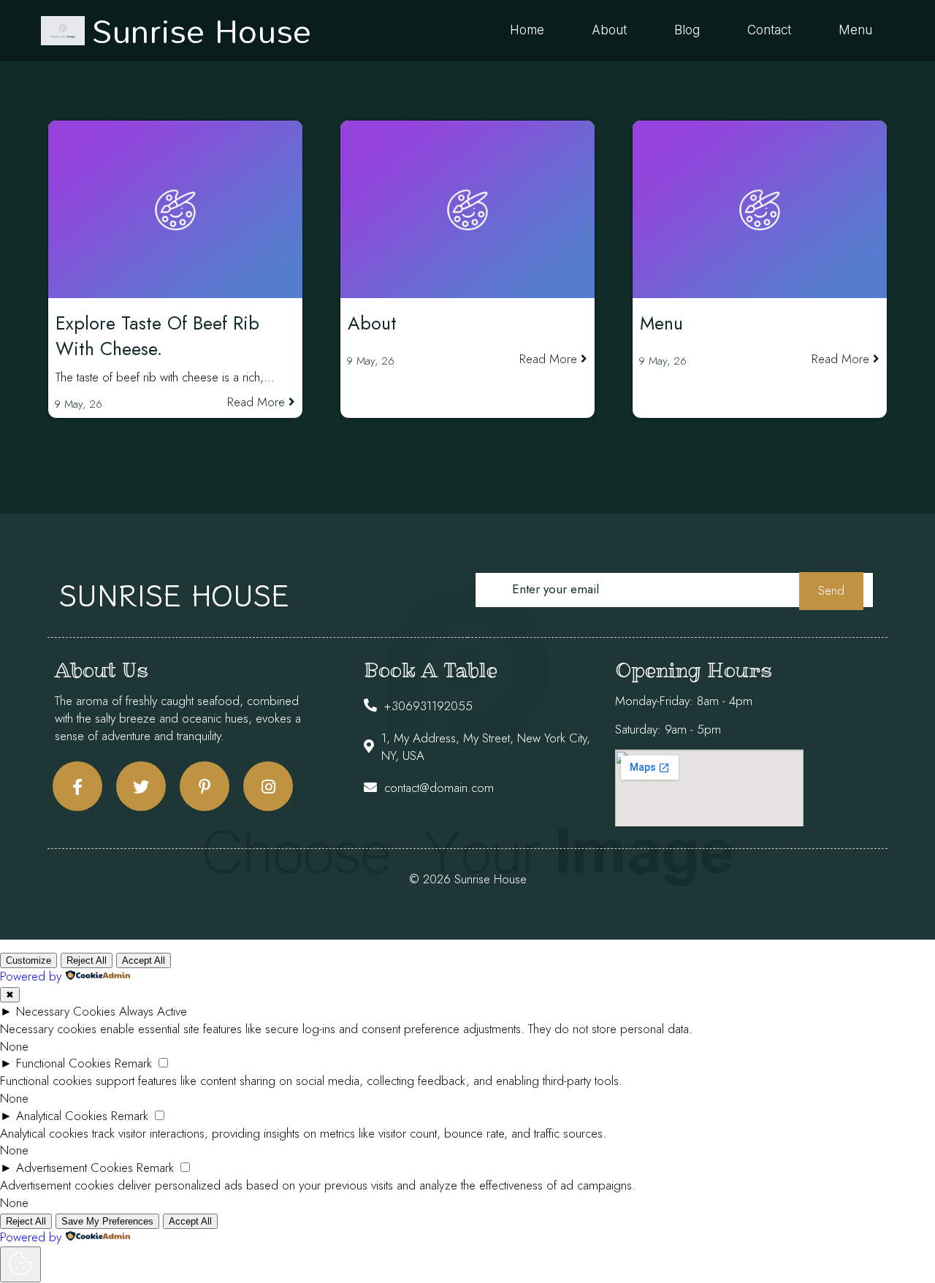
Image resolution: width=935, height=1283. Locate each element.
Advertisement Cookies (74, 1167)
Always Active (153, 1011)
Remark (133, 1063)
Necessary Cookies (65, 1011)
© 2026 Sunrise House (468, 879)
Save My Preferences (107, 1221)
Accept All (143, 960)
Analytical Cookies (61, 1115)
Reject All (86, 960)
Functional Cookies (63, 1063)
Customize (28, 960)
